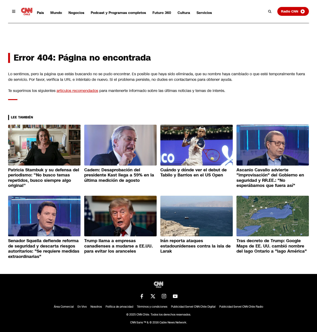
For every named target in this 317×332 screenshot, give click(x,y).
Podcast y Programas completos (118, 12)
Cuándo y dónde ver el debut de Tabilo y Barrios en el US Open (193, 172)
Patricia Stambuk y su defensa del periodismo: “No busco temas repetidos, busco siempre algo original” (43, 178)
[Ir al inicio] (26, 11)
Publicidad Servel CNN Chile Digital (193, 307)
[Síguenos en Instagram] (164, 296)
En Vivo (82, 307)
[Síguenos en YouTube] (175, 296)
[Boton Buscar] (269, 11)
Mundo (56, 12)
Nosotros (96, 307)
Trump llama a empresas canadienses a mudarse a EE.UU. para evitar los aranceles (118, 246)
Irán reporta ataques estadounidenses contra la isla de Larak (195, 246)
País (40, 12)
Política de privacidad (119, 307)
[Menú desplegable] (13, 11)
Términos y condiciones (152, 307)
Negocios (76, 12)
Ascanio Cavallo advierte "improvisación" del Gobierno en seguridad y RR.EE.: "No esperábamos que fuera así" (270, 178)
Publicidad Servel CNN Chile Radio (241, 307)
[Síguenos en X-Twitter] (153, 296)
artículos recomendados (77, 90)
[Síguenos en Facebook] (142, 296)
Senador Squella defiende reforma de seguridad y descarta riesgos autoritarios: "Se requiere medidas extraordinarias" (43, 249)
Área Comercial (64, 307)
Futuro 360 (161, 12)
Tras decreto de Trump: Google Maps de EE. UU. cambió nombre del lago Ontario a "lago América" (271, 246)
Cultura (184, 12)
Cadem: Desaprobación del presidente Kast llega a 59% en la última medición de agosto (119, 175)
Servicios (204, 12)
